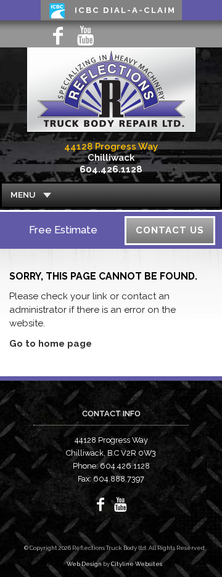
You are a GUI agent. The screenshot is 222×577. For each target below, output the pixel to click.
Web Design (84, 563)
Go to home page (50, 343)
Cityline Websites (136, 563)
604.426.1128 (111, 169)
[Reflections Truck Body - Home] (111, 133)
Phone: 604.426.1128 (111, 465)
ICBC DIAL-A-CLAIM (125, 10)
